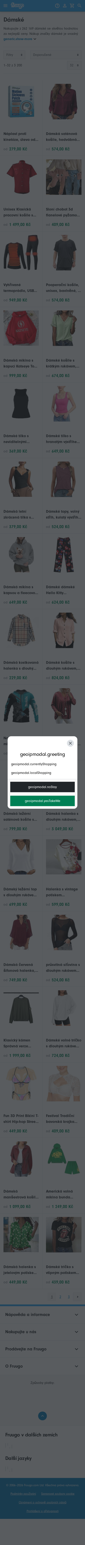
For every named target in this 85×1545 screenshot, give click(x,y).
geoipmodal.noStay (42, 787)
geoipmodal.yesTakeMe (42, 801)
